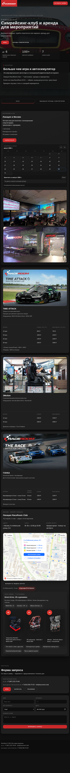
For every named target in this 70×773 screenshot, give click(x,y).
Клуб (5, 42)
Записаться (9, 140)
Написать (18, 689)
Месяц (63, 177)
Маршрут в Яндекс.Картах (15, 583)
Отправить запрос (35, 726)
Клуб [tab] (18, 101)
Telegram (31, 689)
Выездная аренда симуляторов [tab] (52, 101)
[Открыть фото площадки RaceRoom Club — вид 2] (35, 207)
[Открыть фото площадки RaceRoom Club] (35, 244)
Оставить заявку (60, 3)
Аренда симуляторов (21, 42)
